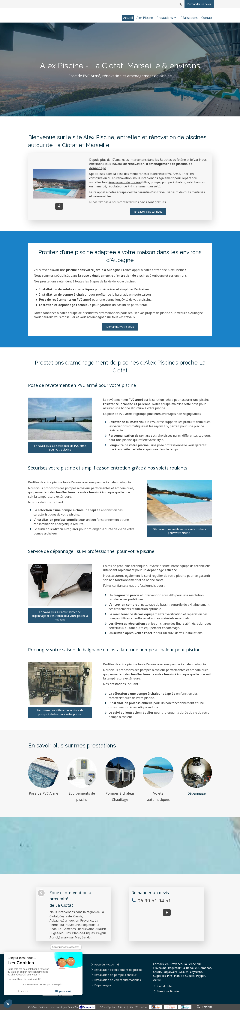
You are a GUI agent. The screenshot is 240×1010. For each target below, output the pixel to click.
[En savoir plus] (43, 772)
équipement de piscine (125, 182)
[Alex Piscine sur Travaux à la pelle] (170, 1007)
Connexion (204, 1006)
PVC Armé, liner (177, 174)
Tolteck (121, 1007)
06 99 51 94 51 (154, 900)
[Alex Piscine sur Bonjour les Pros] (185, 1007)
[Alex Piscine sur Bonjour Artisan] (155, 1007)
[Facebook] (59, 206)
